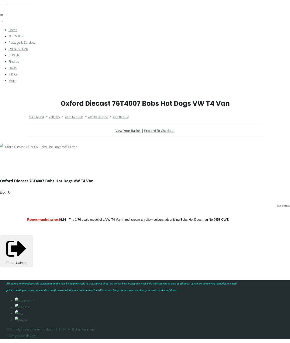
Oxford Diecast (98, 117)
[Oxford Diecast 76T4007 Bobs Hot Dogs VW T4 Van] (6, 159)
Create (34, 335)
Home (12, 30)
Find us (13, 61)
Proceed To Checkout (159, 130)
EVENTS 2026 (18, 49)
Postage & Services (21, 42)
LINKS (12, 68)
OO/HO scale (74, 117)
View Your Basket (128, 130)
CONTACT (15, 55)
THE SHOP (15, 36)
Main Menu (36, 117)
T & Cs (13, 74)
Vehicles (54, 117)
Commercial (121, 117)
